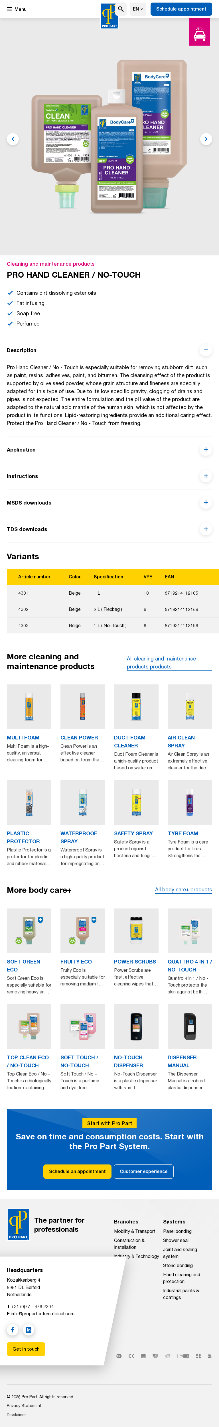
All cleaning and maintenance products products (161, 662)
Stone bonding (178, 1265)
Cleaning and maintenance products (51, 264)
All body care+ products (183, 889)
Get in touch (26, 1349)
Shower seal (175, 1240)
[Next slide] (206, 139)
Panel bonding (177, 1231)
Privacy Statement (24, 1405)
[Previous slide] (13, 139)
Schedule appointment (181, 9)
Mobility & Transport (134, 1231)
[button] (121, 9)
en (136, 9)
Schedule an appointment (77, 1171)
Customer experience (144, 1171)
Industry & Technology (136, 1256)
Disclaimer (16, 1414)
